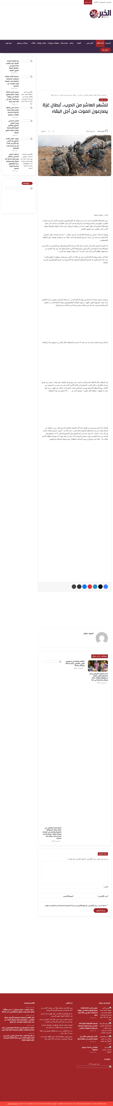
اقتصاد (79, 43)
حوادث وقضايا (41, 43)
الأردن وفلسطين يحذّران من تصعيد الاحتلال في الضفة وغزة (87, 1037)
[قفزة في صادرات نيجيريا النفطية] (105, 1050)
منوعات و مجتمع (22, 43)
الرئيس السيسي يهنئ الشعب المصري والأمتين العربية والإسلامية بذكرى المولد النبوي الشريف (12, 126)
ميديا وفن (9, 43)
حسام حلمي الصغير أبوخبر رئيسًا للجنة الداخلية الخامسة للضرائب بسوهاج (12, 111)
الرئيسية (108, 43)
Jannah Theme (12, 1104)
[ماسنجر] (84, 586)
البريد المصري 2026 (94, 1064)
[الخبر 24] (100, 14)
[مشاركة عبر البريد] (79, 586)
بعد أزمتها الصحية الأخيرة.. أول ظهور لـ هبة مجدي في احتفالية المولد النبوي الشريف (12, 66)
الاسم (105, 887)
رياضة (71, 43)
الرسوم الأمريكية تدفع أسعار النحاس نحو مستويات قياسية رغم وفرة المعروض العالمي (88, 1026)
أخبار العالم (100, 43)
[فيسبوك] (106, 586)
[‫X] (100, 586)
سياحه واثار (64, 43)
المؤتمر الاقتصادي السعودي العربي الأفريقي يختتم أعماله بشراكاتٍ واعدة (75, 663)
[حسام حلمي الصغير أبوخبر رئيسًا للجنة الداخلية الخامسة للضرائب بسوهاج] (26, 111)
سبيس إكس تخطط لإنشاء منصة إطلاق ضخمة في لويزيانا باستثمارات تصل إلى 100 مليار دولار (12, 97)
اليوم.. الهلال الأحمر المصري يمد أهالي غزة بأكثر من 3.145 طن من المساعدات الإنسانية (12, 143)
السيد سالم (101, 131)
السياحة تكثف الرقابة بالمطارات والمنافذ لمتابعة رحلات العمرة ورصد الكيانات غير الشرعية (12, 81)
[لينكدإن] (95, 586)
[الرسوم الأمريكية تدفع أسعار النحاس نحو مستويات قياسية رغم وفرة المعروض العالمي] (105, 1028)
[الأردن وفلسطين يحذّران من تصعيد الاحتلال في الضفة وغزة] (105, 1040)
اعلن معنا (105, 50)
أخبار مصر (90, 43)
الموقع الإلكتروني (68, 896)
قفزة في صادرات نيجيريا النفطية (90, 1048)
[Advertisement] (38, 22)
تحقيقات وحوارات (53, 43)
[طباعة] (74, 586)
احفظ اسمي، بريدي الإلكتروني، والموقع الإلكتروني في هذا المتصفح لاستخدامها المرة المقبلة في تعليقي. (75, 905)
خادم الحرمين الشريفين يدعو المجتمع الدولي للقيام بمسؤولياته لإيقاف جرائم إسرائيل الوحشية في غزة (99, 676)
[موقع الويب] (92, 637)
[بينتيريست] (90, 586)
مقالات (33, 43)
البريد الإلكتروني (102, 896)
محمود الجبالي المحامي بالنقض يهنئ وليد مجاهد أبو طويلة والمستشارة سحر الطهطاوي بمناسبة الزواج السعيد (12, 161)
